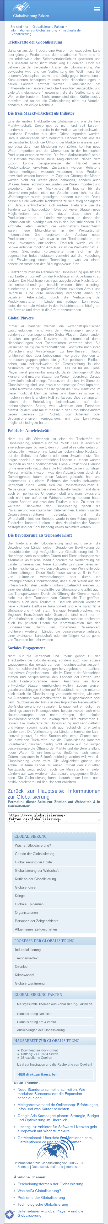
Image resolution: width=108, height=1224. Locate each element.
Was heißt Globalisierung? (39, 1191)
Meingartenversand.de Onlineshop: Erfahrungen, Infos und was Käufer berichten (58, 1107)
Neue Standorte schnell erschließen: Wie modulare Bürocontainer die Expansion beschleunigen (51, 1093)
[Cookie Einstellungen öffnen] (9, 1217)
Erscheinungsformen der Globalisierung (50, 1184)
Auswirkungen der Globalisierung (41, 1030)
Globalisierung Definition (34, 1014)
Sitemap (23, 1167)
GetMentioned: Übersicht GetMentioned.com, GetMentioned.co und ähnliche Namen (55, 1140)
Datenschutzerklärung (47, 1167)
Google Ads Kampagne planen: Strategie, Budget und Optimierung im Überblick (58, 1118)
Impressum (73, 1167)
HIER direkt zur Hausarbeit (37, 1074)
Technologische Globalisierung (43, 1204)
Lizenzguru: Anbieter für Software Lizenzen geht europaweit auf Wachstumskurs (57, 1129)
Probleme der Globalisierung (41, 1197)
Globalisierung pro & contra (36, 1022)
